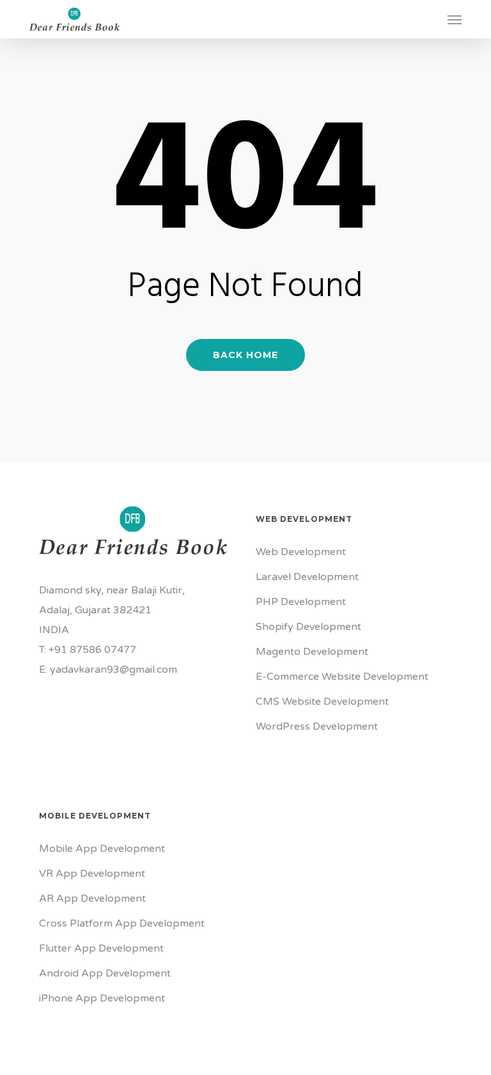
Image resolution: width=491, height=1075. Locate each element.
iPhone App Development (102, 998)
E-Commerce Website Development (342, 676)
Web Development (301, 551)
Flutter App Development (101, 948)
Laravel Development (307, 576)
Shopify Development (308, 626)
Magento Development (312, 651)
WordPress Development (317, 726)
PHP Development (301, 601)
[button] (455, 19)
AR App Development (92, 898)
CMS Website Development (322, 701)
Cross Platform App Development (122, 923)
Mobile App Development (102, 848)
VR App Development (92, 873)
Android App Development (105, 973)
